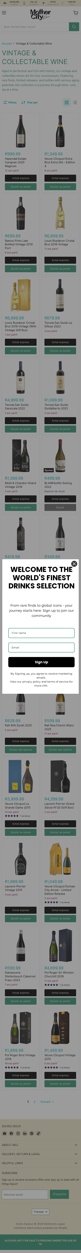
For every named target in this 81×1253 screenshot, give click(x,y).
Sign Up (41, 662)
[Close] (74, 563)
